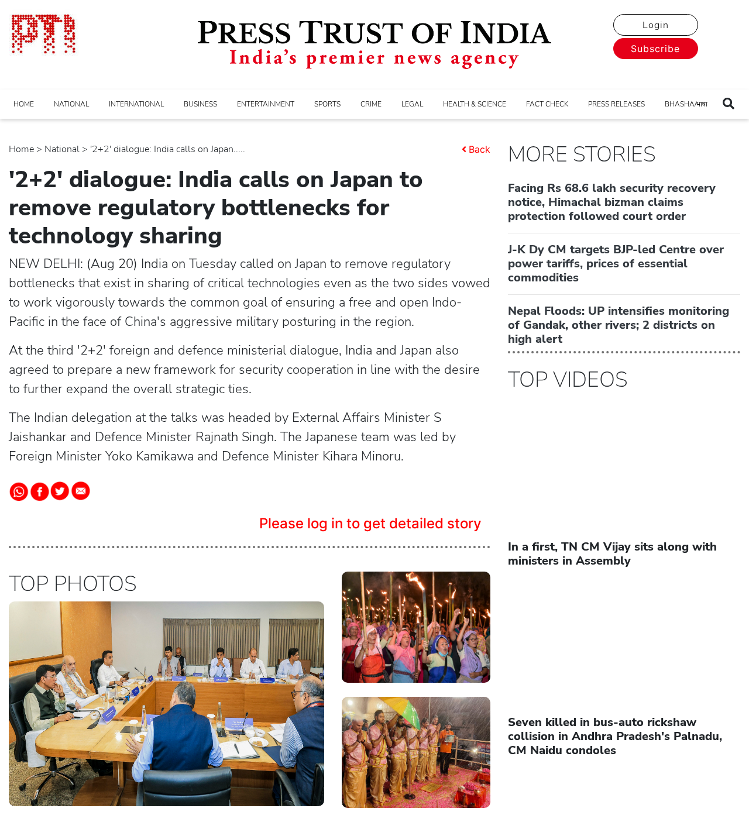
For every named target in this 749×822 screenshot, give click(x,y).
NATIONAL (71, 104)
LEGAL (412, 104)
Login (656, 25)
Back (479, 149)
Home (21, 149)
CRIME (371, 104)
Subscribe (655, 48)
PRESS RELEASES (616, 104)
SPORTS (327, 104)
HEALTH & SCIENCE (474, 104)
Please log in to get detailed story (370, 523)
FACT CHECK (547, 104)
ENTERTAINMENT (265, 104)
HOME (23, 104)
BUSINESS (200, 104)
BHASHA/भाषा (686, 104)
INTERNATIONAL (136, 104)
